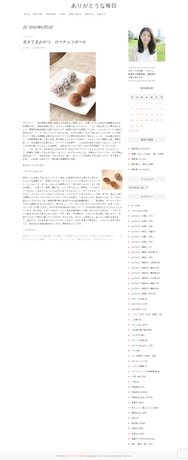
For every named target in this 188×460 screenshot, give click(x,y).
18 (152, 114)
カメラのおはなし (140, 345)
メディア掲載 (138, 366)
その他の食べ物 (139, 330)
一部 (134, 382)
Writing (37, 14)
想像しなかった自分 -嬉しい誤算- (148, 154)
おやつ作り (28, 36)
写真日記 (136, 392)
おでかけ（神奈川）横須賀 (144, 273)
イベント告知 (138, 340)
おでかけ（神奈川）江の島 (144, 278)
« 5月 (130, 131)
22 (137, 120)
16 (142, 114)
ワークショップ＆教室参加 (144, 371)
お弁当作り (137, 309)
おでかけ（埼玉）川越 (142, 231)
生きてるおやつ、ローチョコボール (54, 41)
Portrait (51, 14)
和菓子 (135, 402)
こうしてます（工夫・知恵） (145, 314)
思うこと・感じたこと (142, 408)
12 (156, 109)
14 (132, 114)
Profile (89, 14)
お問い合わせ (75, 14)
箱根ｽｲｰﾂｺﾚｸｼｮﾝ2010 (141, 439)
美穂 (27, 48)
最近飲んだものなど (141, 148)
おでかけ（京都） (140, 221)
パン (134, 350)
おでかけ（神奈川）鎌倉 (143, 288)
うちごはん (137, 211)
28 (132, 126)
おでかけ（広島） (140, 242)
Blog (27, 14)
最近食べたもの (139, 159)
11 (152, 109)
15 (137, 114)
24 (147, 120)
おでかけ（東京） (140, 257)
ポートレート (138, 361)
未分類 (135, 423)
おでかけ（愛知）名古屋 (143, 252)
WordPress (127, 456)
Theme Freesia (103, 456)
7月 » (137, 131)
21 (132, 120)
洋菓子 (135, 428)
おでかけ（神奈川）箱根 (143, 283)
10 (147, 109)
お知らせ (101, 14)
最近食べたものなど (141, 169)
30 (142, 126)
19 (156, 114)
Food (62, 14)
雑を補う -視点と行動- (143, 164)
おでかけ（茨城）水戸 (142, 294)
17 (147, 114)
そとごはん (137, 325)
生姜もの (136, 433)
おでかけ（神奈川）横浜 (143, 268)
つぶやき (136, 335)
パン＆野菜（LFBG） (141, 356)
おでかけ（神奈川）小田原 (144, 262)
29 (137, 126)
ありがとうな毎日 (94, 5)
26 (156, 120)
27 (161, 120)
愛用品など (137, 413)
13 (161, 109)
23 (142, 120)
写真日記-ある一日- (141, 397)
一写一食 (136, 376)
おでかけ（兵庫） (140, 226)
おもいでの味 (138, 299)
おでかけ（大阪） (140, 236)
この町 (135, 319)
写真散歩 (136, 387)
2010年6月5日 (38, 48)
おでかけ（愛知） (140, 247)
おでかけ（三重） (140, 216)
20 (161, 114)
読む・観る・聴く (140, 444)
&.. (133, 205)
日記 (134, 418)
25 (152, 120)
